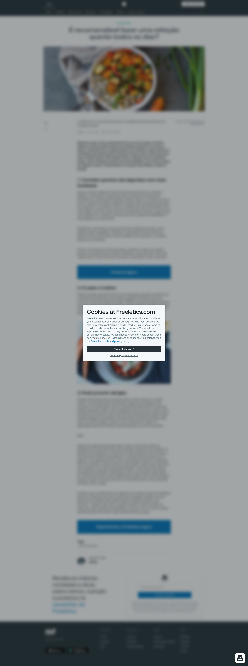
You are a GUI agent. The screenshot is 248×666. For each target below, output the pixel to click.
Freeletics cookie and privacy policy (110, 341)
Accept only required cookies (124, 355)
